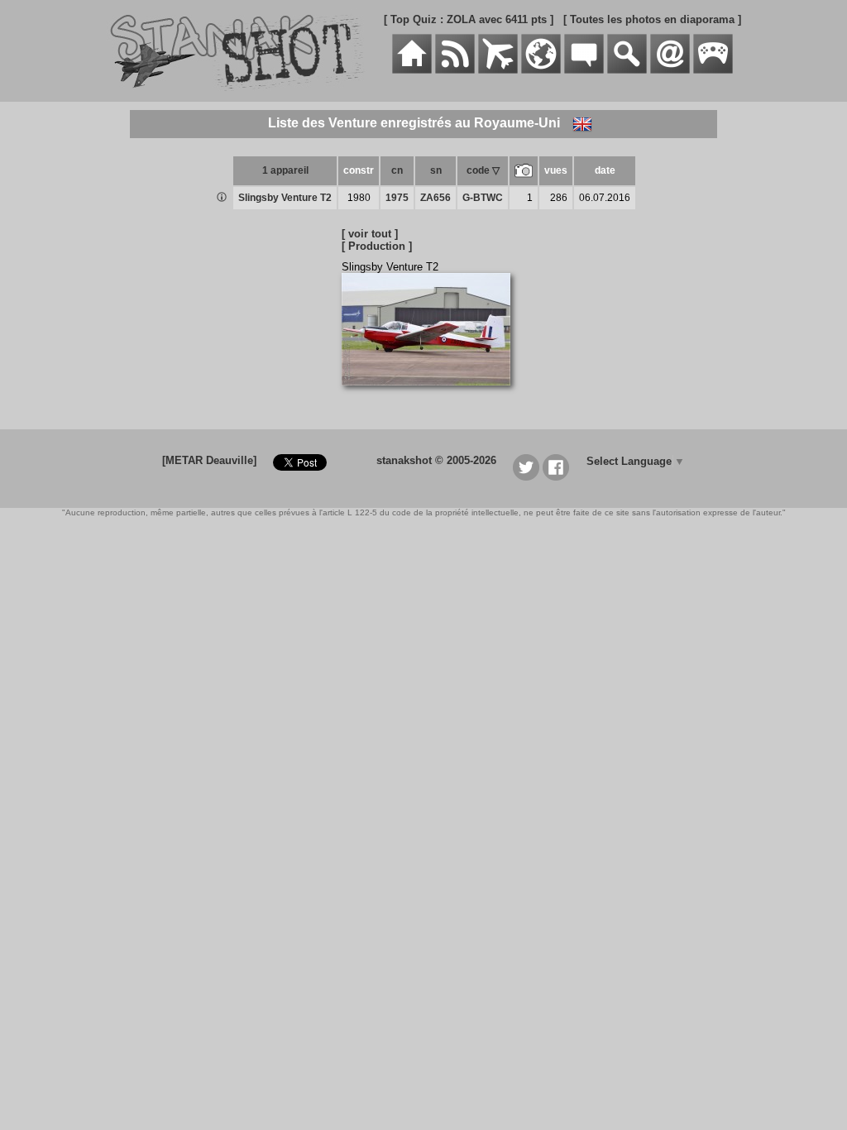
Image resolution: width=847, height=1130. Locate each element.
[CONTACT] (670, 70)
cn (397, 170)
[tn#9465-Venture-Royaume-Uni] (432, 394)
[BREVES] (455, 70)
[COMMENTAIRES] (584, 70)
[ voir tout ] (370, 233)
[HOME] (412, 70)
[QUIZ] (713, 70)
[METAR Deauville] (209, 460)
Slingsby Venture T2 (285, 197)
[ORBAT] (498, 70)
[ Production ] (377, 246)
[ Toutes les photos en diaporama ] (652, 19)
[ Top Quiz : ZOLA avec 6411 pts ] (468, 19)
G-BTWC (482, 197)
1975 (397, 197)
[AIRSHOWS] (541, 70)
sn (436, 170)
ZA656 (435, 197)
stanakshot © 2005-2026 (436, 460)
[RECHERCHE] (627, 70)
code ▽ (483, 170)
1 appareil (285, 170)
